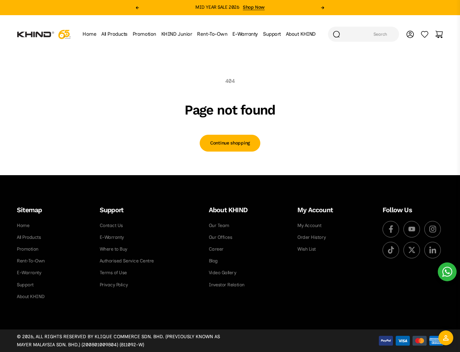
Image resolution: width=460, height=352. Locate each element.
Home (23, 225)
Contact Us (111, 225)
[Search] (336, 34)
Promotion (27, 249)
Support (25, 285)
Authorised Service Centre (127, 261)
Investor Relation (226, 285)
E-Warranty (29, 273)
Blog (213, 261)
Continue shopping (230, 143)
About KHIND (31, 296)
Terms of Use (113, 273)
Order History (311, 237)
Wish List (306, 249)
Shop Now (254, 7)
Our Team (219, 225)
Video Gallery (222, 273)
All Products (29, 237)
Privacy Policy (114, 285)
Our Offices (220, 237)
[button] (137, 7)
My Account (309, 225)
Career (216, 249)
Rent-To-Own (31, 261)
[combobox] (363, 34)
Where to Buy (113, 249)
